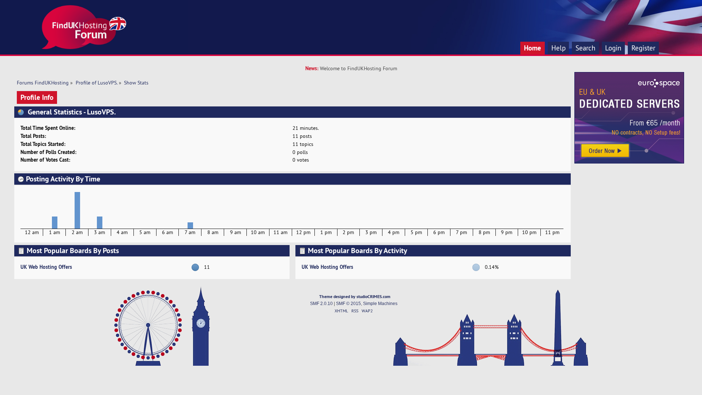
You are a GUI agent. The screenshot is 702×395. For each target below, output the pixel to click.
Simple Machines (380, 303)
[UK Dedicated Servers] (629, 161)
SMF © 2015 (348, 303)
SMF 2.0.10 (321, 303)
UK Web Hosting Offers (46, 266)
